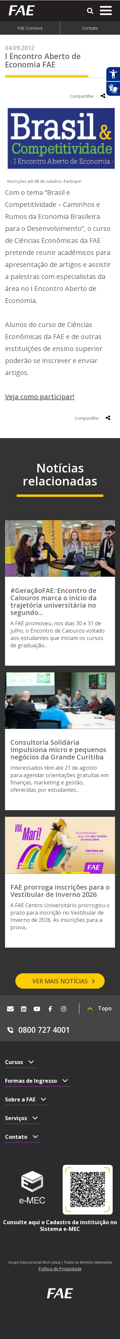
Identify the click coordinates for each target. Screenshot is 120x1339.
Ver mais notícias (60, 981)
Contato (90, 28)
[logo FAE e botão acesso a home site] (24, 10)
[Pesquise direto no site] (90, 11)
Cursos (14, 1062)
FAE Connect (30, 28)
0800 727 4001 (44, 1029)
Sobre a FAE (20, 1099)
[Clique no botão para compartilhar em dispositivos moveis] (103, 95)
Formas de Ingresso (31, 1080)
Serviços (16, 1118)
